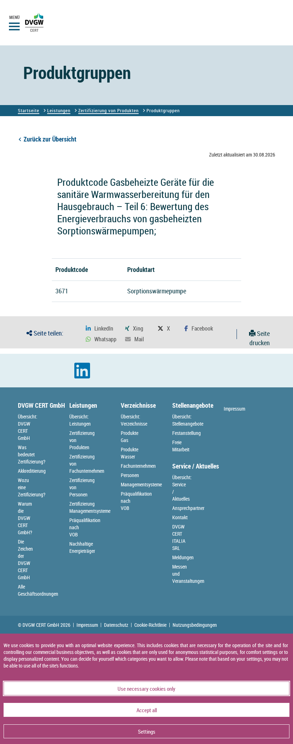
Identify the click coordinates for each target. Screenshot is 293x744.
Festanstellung (186, 433)
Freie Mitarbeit (180, 446)
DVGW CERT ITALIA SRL (178, 537)
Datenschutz (116, 625)
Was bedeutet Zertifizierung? (31, 454)
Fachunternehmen (138, 465)
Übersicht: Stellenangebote (187, 420)
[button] (99, 328)
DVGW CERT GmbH (41, 405)
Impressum (234, 408)
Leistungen (58, 110)
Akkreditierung (32, 470)
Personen (130, 475)
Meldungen (183, 557)
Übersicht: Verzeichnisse (134, 420)
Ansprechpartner (188, 508)
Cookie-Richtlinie (150, 625)
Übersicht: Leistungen (80, 420)
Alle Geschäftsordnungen (38, 590)
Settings (146, 731)
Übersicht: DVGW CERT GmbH (27, 427)
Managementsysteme (141, 484)
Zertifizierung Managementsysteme (89, 507)
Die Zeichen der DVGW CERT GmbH (25, 559)
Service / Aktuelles (195, 466)
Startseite (28, 110)
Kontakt (180, 517)
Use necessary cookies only (146, 688)
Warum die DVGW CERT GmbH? (25, 518)
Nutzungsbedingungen (195, 625)
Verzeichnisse (138, 405)
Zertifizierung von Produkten (108, 110)
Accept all (146, 710)
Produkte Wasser (129, 453)
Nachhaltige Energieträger (82, 547)
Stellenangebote (192, 405)
